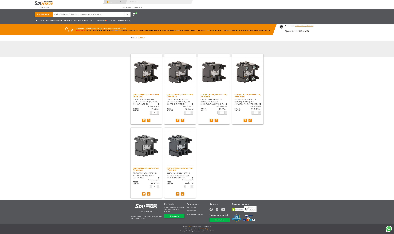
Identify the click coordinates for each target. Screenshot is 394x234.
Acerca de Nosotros (81, 20)
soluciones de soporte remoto (304, 26)
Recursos (67, 20)
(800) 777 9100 (191, 211)
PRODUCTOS (43, 14)
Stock (92, 20)
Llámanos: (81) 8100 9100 (133, 7)
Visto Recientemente (54, 20)
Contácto (112, 20)
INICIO (133, 38)
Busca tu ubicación (117, 30)
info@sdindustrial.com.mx (195, 214)
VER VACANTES (219, 220)
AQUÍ (189, 227)
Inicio (42, 20)
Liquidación (101, 20)
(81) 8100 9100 (191, 207)
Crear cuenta (174, 216)
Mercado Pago (204, 229)
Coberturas (124, 20)
